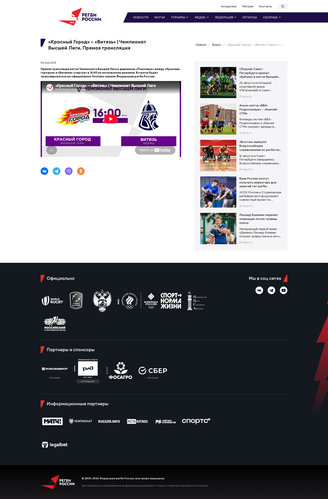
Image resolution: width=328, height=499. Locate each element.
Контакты (265, 6)
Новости (140, 17)
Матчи (159, 17)
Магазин (248, 6)
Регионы (250, 17)
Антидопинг (229, 6)
